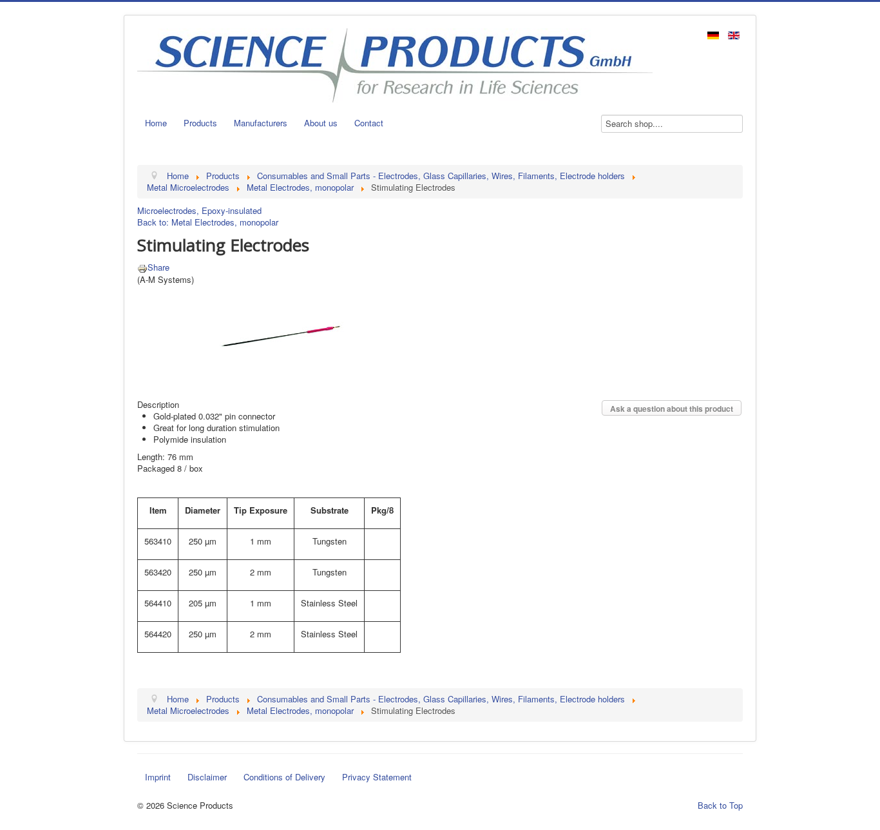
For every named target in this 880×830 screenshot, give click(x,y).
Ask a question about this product (671, 408)
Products (200, 123)
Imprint (158, 777)
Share (158, 267)
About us (321, 123)
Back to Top (720, 805)
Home (156, 123)
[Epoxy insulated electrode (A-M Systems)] (282, 335)
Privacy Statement (377, 777)
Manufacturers (260, 123)
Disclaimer (207, 777)
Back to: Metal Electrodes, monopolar (207, 222)
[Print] (142, 267)
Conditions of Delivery (284, 777)
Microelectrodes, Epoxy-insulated (199, 210)
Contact (368, 123)
